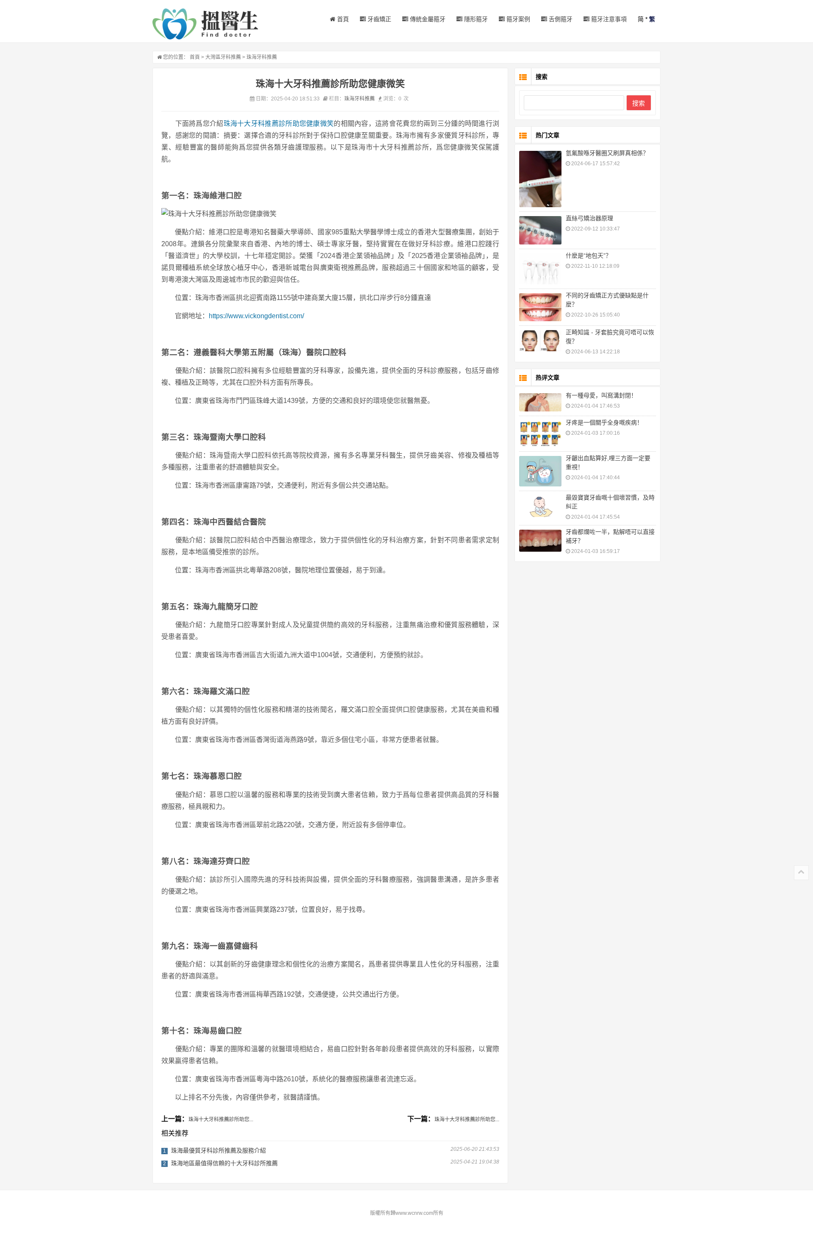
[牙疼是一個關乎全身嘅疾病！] (540, 433)
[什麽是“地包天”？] (540, 268)
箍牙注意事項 (608, 19)
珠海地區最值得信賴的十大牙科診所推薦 (224, 1163)
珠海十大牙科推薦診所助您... (220, 1119)
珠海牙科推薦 (261, 57)
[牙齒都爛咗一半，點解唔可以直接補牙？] (540, 541)
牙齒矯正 (378, 19)
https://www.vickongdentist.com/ (256, 315)
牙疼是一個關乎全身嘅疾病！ (604, 422)
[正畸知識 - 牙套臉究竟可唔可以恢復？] (540, 340)
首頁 (342, 19)
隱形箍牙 (475, 19)
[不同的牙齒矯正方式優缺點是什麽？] (540, 307)
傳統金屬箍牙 (426, 19)
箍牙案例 (517, 19)
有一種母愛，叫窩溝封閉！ (601, 395)
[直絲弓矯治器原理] (540, 230)
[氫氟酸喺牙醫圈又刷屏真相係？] (540, 179)
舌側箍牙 (559, 19)
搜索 (638, 103)
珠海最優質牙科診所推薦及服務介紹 (218, 1150)
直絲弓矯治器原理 (589, 218)
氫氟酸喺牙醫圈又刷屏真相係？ (607, 153)
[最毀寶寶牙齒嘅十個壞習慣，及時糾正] (540, 506)
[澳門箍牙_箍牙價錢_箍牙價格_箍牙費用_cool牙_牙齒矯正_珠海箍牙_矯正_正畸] (205, 23)
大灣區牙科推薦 (223, 57)
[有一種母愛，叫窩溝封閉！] (540, 402)
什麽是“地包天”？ (588, 255)
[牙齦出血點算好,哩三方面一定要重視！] (540, 471)
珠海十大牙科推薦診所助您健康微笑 (279, 123)
